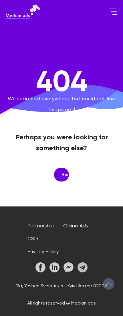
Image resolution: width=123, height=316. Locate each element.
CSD (32, 238)
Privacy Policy (43, 251)
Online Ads (75, 226)
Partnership (40, 226)
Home (65, 174)
